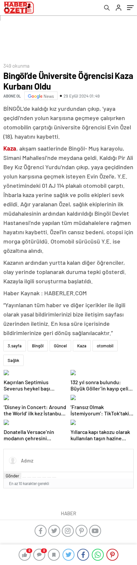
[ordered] (39, 477)
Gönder (12, 475)
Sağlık (13, 360)
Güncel (60, 345)
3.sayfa (15, 345)
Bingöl (38, 345)
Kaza (81, 345)
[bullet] (44, 477)
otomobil (105, 345)
